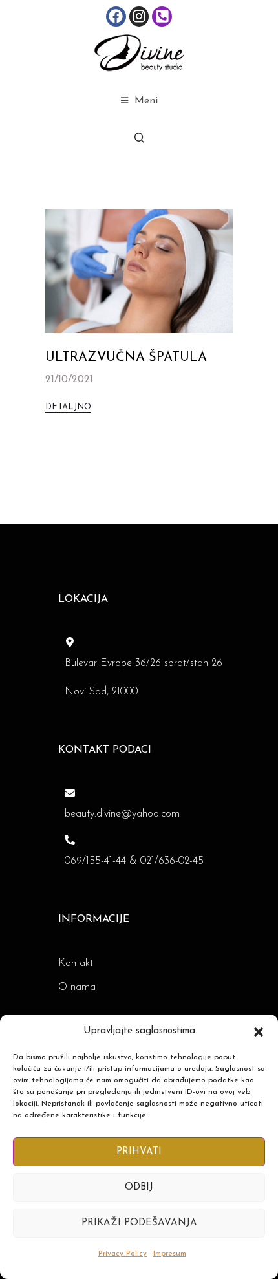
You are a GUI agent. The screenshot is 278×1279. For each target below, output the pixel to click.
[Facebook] (116, 16)
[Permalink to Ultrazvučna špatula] (139, 270)
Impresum (169, 1254)
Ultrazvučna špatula (126, 357)
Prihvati (139, 1152)
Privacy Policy (122, 1254)
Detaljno (68, 407)
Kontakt (75, 963)
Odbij (139, 1187)
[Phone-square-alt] (162, 16)
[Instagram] (139, 16)
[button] (258, 1031)
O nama (77, 987)
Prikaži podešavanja (139, 1223)
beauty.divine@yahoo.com (122, 814)
